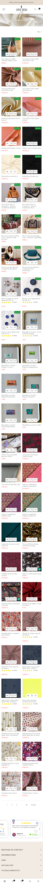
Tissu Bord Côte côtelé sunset (30, 119)
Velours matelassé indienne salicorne (29, 515)
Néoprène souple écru (10, 176)
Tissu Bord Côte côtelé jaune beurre (30, 89)
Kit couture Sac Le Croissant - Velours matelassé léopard (9, 206)
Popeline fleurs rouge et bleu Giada (10, 634)
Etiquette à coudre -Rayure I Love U (9, 366)
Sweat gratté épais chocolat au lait (8, 89)
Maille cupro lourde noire (31, 148)
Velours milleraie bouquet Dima (31, 574)
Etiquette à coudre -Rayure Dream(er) (9, 396)
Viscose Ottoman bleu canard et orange (30, 545)
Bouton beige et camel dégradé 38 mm (10, 299)
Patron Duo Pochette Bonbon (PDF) (9, 455)
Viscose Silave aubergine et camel (11, 604)
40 (26, 805)
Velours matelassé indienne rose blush (29, 485)
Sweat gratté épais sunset (11, 148)
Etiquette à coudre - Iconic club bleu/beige (31, 333)
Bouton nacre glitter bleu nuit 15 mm (11, 333)
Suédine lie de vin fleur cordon (10, 574)
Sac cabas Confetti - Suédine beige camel (9, 60)
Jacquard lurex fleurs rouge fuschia (30, 455)
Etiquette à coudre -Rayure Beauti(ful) (9, 426)
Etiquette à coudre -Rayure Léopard (29, 396)
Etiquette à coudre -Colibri (31, 425)
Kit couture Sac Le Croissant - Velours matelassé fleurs (29, 206)
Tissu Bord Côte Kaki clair (11, 484)
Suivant (33, 805)
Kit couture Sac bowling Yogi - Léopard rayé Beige (32, 236)
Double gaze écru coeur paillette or (10, 764)
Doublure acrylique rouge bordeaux (31, 604)
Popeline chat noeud (9, 793)
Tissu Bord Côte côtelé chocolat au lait (30, 60)
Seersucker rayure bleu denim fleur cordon (30, 667)
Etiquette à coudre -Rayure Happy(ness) (30, 366)
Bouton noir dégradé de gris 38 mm (31, 299)
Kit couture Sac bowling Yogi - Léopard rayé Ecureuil (10, 237)
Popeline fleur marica (30, 793)
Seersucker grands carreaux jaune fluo (29, 701)
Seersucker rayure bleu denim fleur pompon (10, 701)
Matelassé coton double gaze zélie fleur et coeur (31, 734)
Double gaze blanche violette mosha (30, 764)
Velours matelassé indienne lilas (8, 515)
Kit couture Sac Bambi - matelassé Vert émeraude (31, 268)
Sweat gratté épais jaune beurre (11, 119)
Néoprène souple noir (30, 176)
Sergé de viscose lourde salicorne (10, 545)
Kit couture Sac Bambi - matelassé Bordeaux (10, 268)
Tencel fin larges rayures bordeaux (31, 634)
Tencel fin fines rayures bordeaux (10, 667)
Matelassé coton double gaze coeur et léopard (10, 734)
